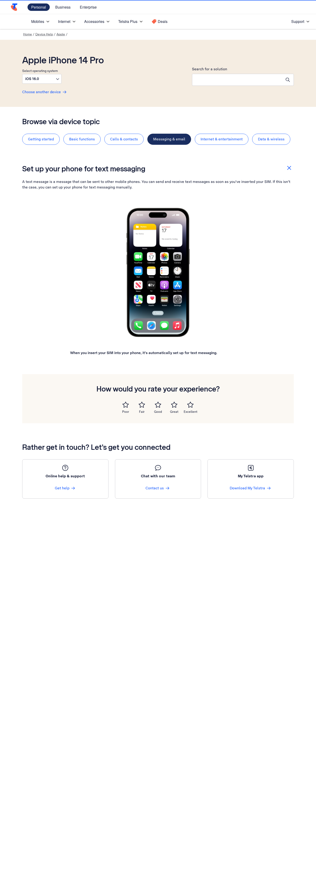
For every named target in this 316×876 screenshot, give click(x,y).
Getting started (41, 139)
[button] (42, 79)
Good (158, 412)
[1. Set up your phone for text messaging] (158, 272)
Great (174, 412)
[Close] (289, 168)
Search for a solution (209, 69)
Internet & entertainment (222, 139)
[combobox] (237, 80)
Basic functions (82, 139)
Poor (125, 412)
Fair (142, 412)
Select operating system (40, 71)
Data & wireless (271, 139)
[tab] (41, 139)
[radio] (125, 404)
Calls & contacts (124, 139)
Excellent (190, 412)
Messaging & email (169, 139)
